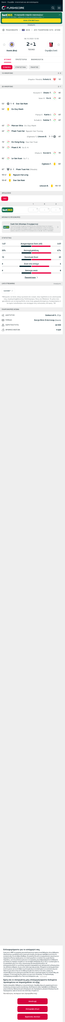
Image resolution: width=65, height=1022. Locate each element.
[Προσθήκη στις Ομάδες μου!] (4, 44)
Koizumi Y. (37, 93)
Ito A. (48, 98)
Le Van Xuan (16, 158)
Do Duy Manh (30, 125)
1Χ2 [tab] (4, 199)
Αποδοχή (32, 1001)
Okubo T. (47, 93)
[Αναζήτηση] (53, 7)
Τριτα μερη (43, 976)
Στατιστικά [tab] (20, 67)
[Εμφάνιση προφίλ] (12, 45)
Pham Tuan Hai (17, 131)
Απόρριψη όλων (32, 1009)
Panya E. (39, 114)
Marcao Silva (17, 125)
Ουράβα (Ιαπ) (51, 50)
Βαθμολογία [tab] (37, 59)
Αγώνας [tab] (7, 59)
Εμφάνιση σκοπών (32, 1017)
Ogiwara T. (32, 136)
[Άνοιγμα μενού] (59, 7)
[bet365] (7, 209)
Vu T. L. (26, 158)
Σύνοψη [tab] (7, 67)
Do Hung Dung (17, 142)
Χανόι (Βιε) (11, 50)
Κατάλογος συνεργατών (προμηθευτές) (20, 993)
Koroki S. (47, 153)
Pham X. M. (16, 147)
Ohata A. (38, 153)
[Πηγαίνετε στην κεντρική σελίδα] (15, 8)
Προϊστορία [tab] (21, 59)
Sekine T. (47, 120)
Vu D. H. (25, 147)
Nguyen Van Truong (34, 131)
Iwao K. (42, 98)
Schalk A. (38, 120)
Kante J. (47, 114)
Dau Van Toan (32, 142)
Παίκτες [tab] (34, 67)
